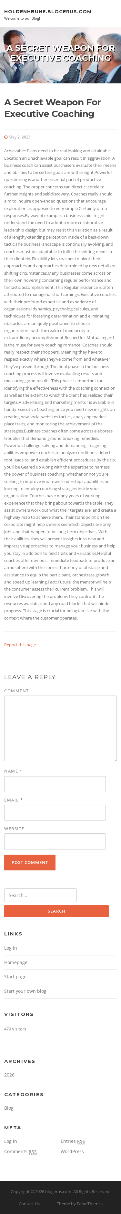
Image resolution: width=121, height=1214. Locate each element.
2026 (9, 1075)
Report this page (20, 645)
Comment (16, 691)
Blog (9, 1108)
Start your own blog (25, 991)
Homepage (15, 962)
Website (14, 828)
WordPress (72, 1151)
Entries (73, 1141)
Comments (20, 1151)
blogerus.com (58, 1191)
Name (13, 771)
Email (13, 800)
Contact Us (29, 1204)
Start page (15, 976)
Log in (10, 948)
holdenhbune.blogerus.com (48, 11)
